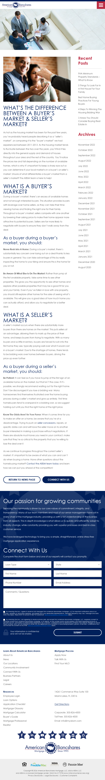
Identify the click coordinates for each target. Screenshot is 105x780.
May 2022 (83, 176)
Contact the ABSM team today (43, 463)
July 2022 (83, 166)
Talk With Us (60, 659)
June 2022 (83, 171)
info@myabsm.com (71, 720)
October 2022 (85, 150)
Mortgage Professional (15, 720)
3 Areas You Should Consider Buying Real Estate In (89, 121)
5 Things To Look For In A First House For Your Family (89, 88)
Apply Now (60, 655)
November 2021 (86, 208)
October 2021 (85, 214)
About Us (8, 655)
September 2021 (86, 219)
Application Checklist (14, 704)
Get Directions (62, 704)
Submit (78, 632)
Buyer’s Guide (10, 716)
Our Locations (10, 663)
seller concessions (46, 423)
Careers (7, 684)
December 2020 (86, 262)
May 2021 (83, 240)
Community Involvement (16, 667)
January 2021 (85, 256)
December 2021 (86, 203)
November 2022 (86, 144)
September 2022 (86, 155)
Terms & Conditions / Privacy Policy (56, 615)
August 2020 (84, 267)
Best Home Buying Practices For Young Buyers (88, 100)
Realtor (7, 725)
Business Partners (11, 675)
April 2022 (83, 182)
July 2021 (83, 230)
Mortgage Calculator (14, 712)
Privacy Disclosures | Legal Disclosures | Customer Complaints (52, 776)
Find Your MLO (62, 663)
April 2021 (83, 246)
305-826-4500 (73, 712)
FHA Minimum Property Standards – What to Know (89, 76)
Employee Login (11, 696)
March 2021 (84, 251)
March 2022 (84, 187)
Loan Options (10, 700)
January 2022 (85, 198)
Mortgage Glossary (13, 708)
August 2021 (84, 224)
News (6, 659)
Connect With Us (58, 479)
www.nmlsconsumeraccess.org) (76, 773)
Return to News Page (22, 479)
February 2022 (85, 192)
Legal (6, 680)
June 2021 (83, 235)
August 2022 (84, 160)
